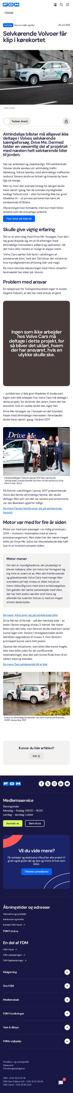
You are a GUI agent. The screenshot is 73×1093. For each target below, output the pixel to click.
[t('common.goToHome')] (12, 784)
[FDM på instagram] (54, 783)
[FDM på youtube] (67, 783)
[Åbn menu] (67, 4)
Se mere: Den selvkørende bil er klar (25, 664)
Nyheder (9, 12)
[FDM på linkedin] (60, 783)
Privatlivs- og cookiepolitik (16, 1061)
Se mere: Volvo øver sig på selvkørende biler (30, 615)
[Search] (61, 4)
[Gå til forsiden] (11, 4)
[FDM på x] (48, 783)
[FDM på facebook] (41, 783)
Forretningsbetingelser (14, 1068)
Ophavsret (8, 1065)
